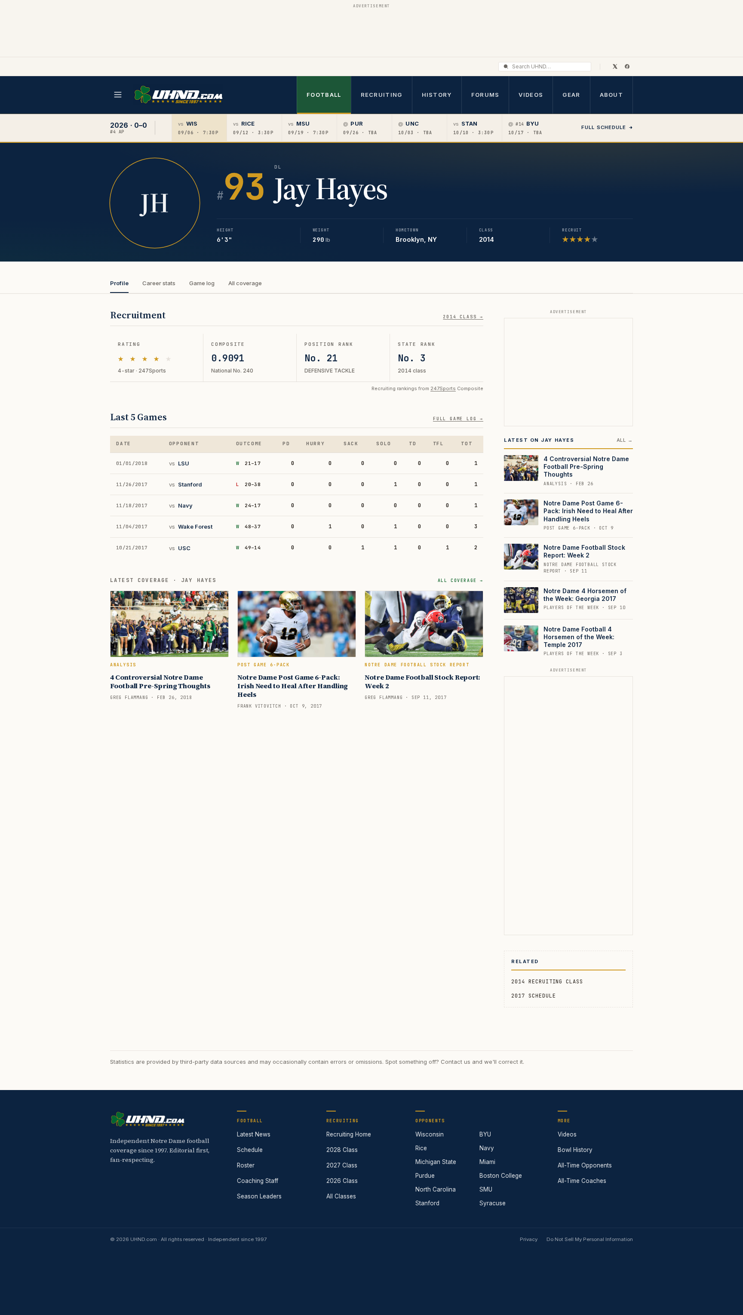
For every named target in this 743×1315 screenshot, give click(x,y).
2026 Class (342, 1180)
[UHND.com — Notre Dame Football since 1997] (178, 95)
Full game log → (458, 419)
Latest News (253, 1134)
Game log (202, 283)
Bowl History (575, 1149)
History (437, 94)
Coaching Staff (257, 1180)
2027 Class (341, 1165)
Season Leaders (259, 1196)
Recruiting (381, 94)
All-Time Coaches (582, 1180)
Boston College (500, 1175)
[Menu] (118, 94)
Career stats (158, 283)
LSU (183, 463)
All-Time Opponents (585, 1165)
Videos (531, 94)
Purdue (425, 1175)
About (611, 94)
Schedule (250, 1149)
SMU (485, 1189)
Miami (487, 1161)
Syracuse (492, 1203)
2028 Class (342, 1149)
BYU (485, 1134)
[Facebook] (627, 66)
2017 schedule (533, 995)
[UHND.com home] (147, 1119)
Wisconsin (429, 1134)
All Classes (341, 1196)
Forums (485, 94)
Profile (119, 283)
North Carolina (435, 1189)
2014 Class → (463, 317)
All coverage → (460, 580)
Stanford (190, 484)
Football (324, 94)
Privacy (528, 1239)
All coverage (245, 283)
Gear (571, 94)
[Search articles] (506, 66)
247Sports (443, 388)
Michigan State (435, 1161)
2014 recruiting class (547, 981)
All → (625, 440)
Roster (246, 1165)
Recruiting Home (348, 1134)
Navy (185, 505)
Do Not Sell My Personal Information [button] (590, 1239)
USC (184, 548)
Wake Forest (195, 526)
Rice (421, 1148)
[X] (615, 66)
